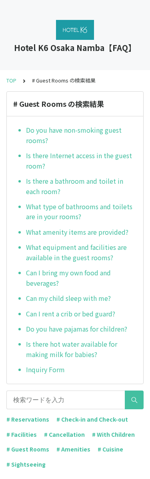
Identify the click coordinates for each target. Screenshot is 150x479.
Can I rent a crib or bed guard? (70, 313)
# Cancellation (64, 434)
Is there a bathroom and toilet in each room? (74, 186)
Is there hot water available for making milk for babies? (71, 349)
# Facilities (21, 434)
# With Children (113, 434)
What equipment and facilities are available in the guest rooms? (76, 252)
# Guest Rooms (27, 449)
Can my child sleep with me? (68, 298)
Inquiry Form (45, 369)
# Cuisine (110, 449)
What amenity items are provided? (77, 232)
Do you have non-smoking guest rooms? (74, 135)
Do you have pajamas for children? (76, 329)
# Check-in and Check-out (92, 419)
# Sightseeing (26, 464)
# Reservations (27, 419)
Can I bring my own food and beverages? (68, 278)
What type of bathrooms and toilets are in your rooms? (79, 212)
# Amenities (73, 449)
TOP (11, 80)
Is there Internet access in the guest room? (79, 161)
